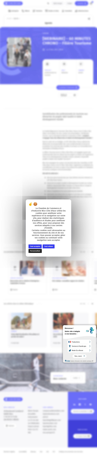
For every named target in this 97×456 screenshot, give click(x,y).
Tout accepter (35, 246)
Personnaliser (35, 251)
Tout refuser (48, 246)
